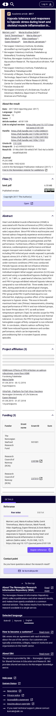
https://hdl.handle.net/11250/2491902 (29, 137)
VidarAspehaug (9, 365)
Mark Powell (10, 38)
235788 (35, 467)
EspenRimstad (9, 404)
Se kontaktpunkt (30, 577)
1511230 (17, 143)
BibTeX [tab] (40, 519)
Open (26, 203)
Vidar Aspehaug (29, 38)
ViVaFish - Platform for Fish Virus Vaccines (22, 397)
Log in (45, 4)
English (29, 626)
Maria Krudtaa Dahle (28, 32)
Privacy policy (13, 701)
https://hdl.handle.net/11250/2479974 (29, 134)
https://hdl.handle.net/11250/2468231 (29, 131)
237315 (35, 485)
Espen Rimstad (12, 41)
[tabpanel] (28, 538)
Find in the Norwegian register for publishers (23, 170)
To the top (30, 589)
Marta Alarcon (33, 35)
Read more (47, 595)
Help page (7, 684)
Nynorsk (18, 627)
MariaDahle (8, 386)
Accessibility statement (18, 706)
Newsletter (12, 697)
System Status (9, 689)
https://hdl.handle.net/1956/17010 (28, 140)
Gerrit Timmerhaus (13, 35)
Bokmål (7, 627)
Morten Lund (8, 32)
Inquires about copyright (18, 710)
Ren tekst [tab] (16, 519)
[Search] (12, 4)
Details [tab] (9, 505)
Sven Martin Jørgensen (34, 41)
